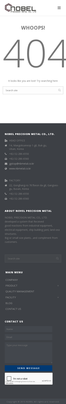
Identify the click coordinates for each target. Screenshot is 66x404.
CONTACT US (13, 309)
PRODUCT (11, 285)
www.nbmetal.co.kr (20, 168)
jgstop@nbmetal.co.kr (21, 163)
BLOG (8, 303)
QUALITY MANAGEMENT (19, 291)
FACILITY (10, 297)
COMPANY (11, 279)
